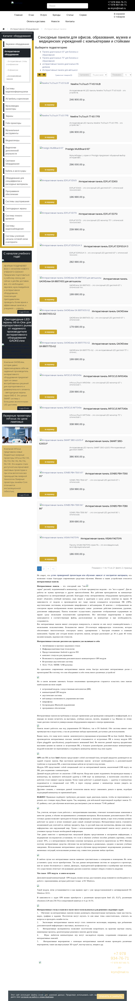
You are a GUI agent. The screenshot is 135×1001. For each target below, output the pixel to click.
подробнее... (24, 311)
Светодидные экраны (16, 208)
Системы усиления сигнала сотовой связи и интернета (17, 239)
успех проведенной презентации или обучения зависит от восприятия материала (89, 575)
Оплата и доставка (36, 21)
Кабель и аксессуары (16, 171)
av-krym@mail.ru (117, 8)
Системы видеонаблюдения (15, 227)
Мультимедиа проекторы (12, 107)
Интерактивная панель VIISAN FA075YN (101, 538)
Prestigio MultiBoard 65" (77, 148)
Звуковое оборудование (17, 44)
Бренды (57, 15)
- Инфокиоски (12, 70)
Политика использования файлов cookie (100, 984)
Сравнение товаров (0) (63, 75)
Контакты (70, 21)
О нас (31, 15)
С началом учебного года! (17, 255)
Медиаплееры (13, 140)
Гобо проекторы (13, 123)
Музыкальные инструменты (12, 131)
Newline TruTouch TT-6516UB (86, 84)
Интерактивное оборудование (24, 29)
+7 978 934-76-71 (117, 2)
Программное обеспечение (12, 192)
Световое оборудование (13, 162)
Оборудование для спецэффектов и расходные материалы (17, 181)
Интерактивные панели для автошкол (60, 70)
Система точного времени (14, 217)
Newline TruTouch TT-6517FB (85, 116)
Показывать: (117, 75)
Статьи (70, 15)
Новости (55, 21)
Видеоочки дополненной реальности (12, 150)
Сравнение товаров (102, 966)
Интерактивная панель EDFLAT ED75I (98, 213)
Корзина (96, 953)
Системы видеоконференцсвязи (17, 90)
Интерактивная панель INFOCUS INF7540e (105, 408)
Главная (18, 15)
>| (53, 568)
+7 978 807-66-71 (117, 4)
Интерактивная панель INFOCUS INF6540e (105, 376)
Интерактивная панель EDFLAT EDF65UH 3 (106, 246)
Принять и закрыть (110, 996)
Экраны (9, 116)
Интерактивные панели (55, 29)
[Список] (39, 75)
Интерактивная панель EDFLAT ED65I (98, 181)
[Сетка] (44, 75)
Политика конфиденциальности (103, 974)
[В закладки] (60, 104)
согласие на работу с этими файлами (37, 997)
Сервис (83, 15)
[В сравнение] (64, 104)
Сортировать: (85, 75)
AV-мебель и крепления (17, 99)
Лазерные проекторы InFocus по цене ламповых (17, 418)
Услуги (43, 15)
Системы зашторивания (17, 201)
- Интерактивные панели (13, 77)
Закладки (96, 959)
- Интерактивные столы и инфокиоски (16, 63)
